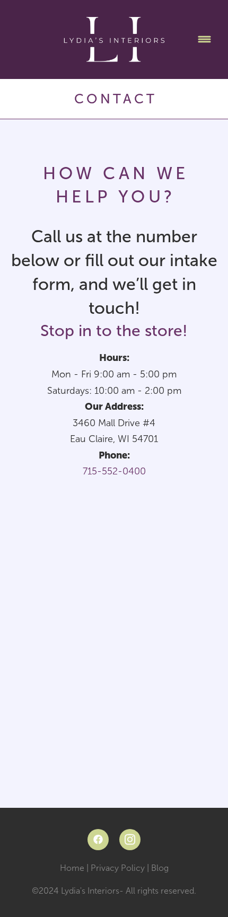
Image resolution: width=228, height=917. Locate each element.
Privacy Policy (118, 867)
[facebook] (98, 839)
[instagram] (130, 839)
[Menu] (204, 39)
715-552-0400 (114, 471)
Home (73, 867)
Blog (160, 867)
